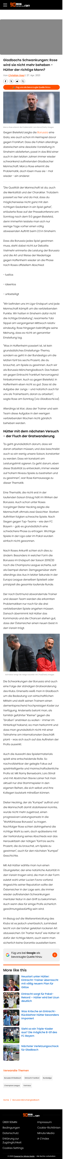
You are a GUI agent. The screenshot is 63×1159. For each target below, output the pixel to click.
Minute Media (45, 1133)
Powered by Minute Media (24, 1156)
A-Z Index (43, 1138)
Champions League (12, 1085)
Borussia (42, 132)
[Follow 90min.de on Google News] (54, 954)
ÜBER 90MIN (10, 1122)
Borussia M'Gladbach (12, 1078)
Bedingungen (11, 1127)
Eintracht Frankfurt (32, 1078)
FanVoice (27, 1085)
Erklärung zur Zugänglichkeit (12, 1140)
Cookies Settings (13, 1148)
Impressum (44, 1122)
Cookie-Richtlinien (48, 1127)
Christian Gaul (16, 75)
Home (6, 1100)
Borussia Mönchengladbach (25, 1100)
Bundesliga (47, 1078)
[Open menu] (5, 5)
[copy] (23, 81)
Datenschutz (11, 1133)
